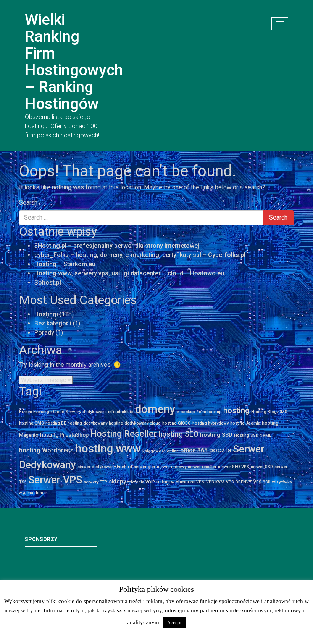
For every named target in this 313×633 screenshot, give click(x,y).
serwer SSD (262, 466)
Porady (44, 332)
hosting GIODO (176, 423)
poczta (220, 450)
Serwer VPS (55, 480)
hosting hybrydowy (210, 423)
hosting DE (55, 423)
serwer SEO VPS (233, 466)
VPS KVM (215, 482)
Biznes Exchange (35, 411)
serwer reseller (202, 466)
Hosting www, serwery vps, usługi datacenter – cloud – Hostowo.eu (129, 273)
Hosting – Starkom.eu (64, 264)
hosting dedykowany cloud (135, 423)
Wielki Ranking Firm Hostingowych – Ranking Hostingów (74, 62)
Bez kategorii (52, 323)
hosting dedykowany (87, 423)
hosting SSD (216, 434)
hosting (236, 410)
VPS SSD (262, 482)
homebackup (209, 411)
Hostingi (46, 314)
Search (28, 202)
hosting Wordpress (46, 450)
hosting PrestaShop (64, 435)
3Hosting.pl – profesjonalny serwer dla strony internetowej (116, 245)
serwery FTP (95, 482)
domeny (155, 409)
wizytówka (282, 482)
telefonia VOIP (141, 482)
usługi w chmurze (175, 482)
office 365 (194, 450)
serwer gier (144, 466)
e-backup (186, 411)
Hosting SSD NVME (252, 435)
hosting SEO (178, 434)
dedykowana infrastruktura (108, 411)
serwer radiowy (171, 466)
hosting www (108, 448)
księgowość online (160, 451)
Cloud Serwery (67, 411)
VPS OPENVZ (239, 482)
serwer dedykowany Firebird (104, 466)
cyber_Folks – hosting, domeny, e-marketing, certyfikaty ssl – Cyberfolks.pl (139, 255)
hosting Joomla (245, 423)
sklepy (117, 481)
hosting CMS (31, 423)
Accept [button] (174, 622)
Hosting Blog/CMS (269, 411)
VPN (200, 482)
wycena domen (33, 492)
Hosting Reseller (123, 433)
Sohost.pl (47, 282)
